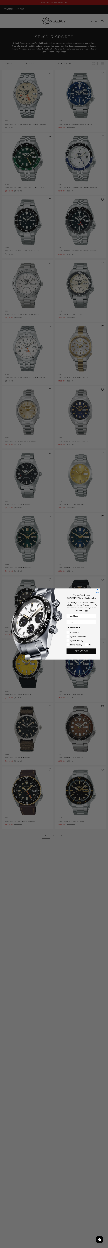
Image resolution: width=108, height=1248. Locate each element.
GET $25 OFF (81, 651)
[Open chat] (99, 1239)
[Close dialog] (97, 591)
